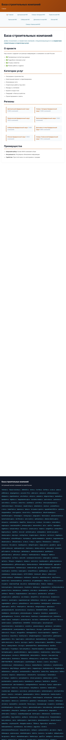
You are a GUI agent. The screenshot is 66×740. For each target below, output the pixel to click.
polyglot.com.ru (6, 597)
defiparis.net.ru (58, 733)
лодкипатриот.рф (24, 600)
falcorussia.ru (46, 515)
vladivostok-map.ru (7, 506)
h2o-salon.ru (13, 545)
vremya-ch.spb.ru (40, 642)
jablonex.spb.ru (6, 658)
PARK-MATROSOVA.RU (46, 564)
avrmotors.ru (27, 580)
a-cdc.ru (52, 490)
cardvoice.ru (57, 499)
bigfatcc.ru (13, 499)
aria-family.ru (24, 496)
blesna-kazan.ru (18, 587)
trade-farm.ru (12, 509)
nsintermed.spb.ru (47, 691)
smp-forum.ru (56, 577)
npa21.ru (31, 642)
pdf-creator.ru (6, 551)
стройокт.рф (6, 691)
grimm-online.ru (32, 710)
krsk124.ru (14, 571)
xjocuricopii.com (48, 623)
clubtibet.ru (25, 590)
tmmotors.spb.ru (36, 623)
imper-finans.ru (30, 629)
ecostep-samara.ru (57, 580)
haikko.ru (52, 554)
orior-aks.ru (33, 590)
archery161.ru (58, 528)
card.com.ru (34, 561)
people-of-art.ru (7, 590)
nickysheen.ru (35, 688)
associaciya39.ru (15, 525)
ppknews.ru (48, 626)
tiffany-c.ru (47, 580)
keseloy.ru (14, 713)
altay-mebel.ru (54, 658)
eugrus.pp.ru (5, 525)
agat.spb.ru (57, 564)
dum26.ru (53, 645)
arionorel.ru (5, 697)
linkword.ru (24, 658)
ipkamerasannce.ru (43, 720)
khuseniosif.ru (14, 697)
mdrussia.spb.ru (42, 701)
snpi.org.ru (15, 535)
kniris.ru (37, 694)
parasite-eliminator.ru (20, 652)
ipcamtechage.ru (31, 662)
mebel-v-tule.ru (6, 619)
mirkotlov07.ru (31, 675)
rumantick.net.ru (58, 665)
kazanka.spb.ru (44, 561)
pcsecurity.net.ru (26, 619)
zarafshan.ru (30, 502)
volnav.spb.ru (47, 558)
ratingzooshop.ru (40, 606)
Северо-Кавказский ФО (33, 24)
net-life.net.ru (20, 519)
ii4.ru (13, 639)
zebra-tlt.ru (22, 502)
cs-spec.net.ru (44, 658)
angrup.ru (47, 567)
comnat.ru (55, 558)
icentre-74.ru (45, 671)
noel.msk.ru (42, 684)
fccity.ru (25, 707)
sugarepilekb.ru (6, 603)
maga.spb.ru (53, 710)
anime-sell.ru (5, 713)
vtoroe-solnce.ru (24, 688)
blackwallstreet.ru (41, 639)
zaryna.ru (46, 506)
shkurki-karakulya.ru (49, 512)
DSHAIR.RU (26, 623)
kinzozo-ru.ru (31, 522)
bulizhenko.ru (47, 665)
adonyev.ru (42, 493)
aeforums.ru (16, 554)
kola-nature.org (47, 707)
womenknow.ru (18, 726)
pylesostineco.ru (24, 603)
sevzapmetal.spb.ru (51, 649)
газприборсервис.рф (24, 713)
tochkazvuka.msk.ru (58, 587)
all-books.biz (48, 697)
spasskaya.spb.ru (28, 694)
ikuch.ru (17, 642)
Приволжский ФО (54, 14)
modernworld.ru (45, 652)
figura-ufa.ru (44, 723)
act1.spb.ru (51, 593)
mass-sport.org (53, 655)
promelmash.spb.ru (7, 707)
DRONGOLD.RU (24, 655)
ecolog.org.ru (28, 515)
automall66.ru (6, 717)
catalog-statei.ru (12, 645)
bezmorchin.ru (37, 525)
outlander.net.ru (43, 710)
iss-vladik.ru (49, 733)
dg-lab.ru (40, 567)
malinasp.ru (56, 541)
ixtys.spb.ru (17, 707)
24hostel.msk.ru (17, 541)
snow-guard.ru (16, 512)
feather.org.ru (34, 736)
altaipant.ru (5, 496)
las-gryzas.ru (5, 736)
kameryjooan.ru (46, 603)
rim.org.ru (39, 629)
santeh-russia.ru (6, 623)
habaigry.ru (44, 554)
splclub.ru (61, 509)
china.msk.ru (15, 710)
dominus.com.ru (58, 736)
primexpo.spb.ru (27, 525)
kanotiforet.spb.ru (7, 515)
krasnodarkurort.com (46, 616)
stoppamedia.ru (6, 512)
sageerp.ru (55, 632)
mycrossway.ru (41, 675)
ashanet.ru (39, 496)
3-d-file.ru (39, 490)
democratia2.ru (35, 655)
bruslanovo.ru (55, 597)
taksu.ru (27, 509)
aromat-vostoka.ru (7, 577)
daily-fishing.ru (14, 668)
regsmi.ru (38, 541)
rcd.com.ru (5, 675)
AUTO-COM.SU (28, 574)
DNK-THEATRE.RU (7, 662)
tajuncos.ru (20, 509)
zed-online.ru (6, 502)
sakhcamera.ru (39, 519)
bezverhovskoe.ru (20, 610)
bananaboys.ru (29, 681)
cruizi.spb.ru (18, 694)
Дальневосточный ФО (40, 19)
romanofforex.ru (33, 571)
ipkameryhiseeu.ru (43, 645)
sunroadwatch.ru (24, 678)
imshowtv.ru (57, 616)
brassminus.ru (56, 629)
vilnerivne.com (6, 688)
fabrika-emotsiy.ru (32, 564)
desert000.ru (51, 642)
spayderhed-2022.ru (51, 509)
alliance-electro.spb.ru (51, 519)
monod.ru (51, 701)
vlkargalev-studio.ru (26, 723)
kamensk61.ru (13, 704)
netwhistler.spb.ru (25, 733)
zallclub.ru (24, 554)
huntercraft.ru (52, 688)
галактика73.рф (14, 584)
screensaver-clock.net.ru (34, 558)
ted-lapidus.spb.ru (7, 652)
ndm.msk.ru (30, 606)
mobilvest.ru (27, 577)
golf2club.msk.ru (7, 554)
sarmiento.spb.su (31, 532)
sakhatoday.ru (25, 551)
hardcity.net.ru (23, 636)
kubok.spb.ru (23, 571)
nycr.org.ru (24, 642)
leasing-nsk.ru (54, 671)
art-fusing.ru (5, 678)
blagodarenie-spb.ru (24, 499)
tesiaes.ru (27, 561)
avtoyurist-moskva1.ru (8, 567)
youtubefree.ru (54, 506)
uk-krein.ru (5, 704)
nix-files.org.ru (15, 551)
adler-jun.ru (34, 493)
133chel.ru (5, 490)
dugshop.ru (58, 535)
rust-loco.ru (50, 535)
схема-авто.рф (31, 567)
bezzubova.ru (17, 590)
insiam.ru (42, 528)
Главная (4, 8)
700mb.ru (36, 723)
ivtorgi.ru (58, 642)
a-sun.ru (46, 662)
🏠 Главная (9, 14)
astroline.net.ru (42, 593)
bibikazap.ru (5, 733)
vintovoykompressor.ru (50, 502)
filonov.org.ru (31, 704)
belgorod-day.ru (49, 496)
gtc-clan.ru (53, 730)
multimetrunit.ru (44, 619)
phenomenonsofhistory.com (10, 730)
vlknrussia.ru (18, 506)
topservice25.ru (47, 636)
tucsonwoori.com (7, 684)
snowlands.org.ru (7, 665)
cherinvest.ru (29, 548)
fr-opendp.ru (14, 649)
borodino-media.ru (37, 499)
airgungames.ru (14, 493)
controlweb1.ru (13, 522)
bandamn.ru (5, 499)
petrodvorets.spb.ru (34, 691)
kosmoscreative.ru (16, 580)
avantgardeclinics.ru (32, 684)
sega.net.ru (37, 726)
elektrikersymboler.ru (37, 551)
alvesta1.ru (58, 548)
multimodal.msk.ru (34, 554)
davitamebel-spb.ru (34, 584)
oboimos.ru (51, 639)
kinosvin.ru (5, 545)
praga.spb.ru (36, 515)
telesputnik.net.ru (25, 730)
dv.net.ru (44, 726)
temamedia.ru (52, 675)
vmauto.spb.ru (57, 697)
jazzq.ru (4, 694)
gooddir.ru (53, 545)
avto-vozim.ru (29, 519)
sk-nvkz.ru (15, 655)
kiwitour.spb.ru (33, 717)
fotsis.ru (43, 584)
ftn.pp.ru (13, 632)
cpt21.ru (49, 525)
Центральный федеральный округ (18, 109)
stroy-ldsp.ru (54, 662)
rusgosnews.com (58, 538)
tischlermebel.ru (56, 713)
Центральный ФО (22, 14)
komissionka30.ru (25, 671)
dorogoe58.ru (21, 632)
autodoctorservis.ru (57, 515)
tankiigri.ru (49, 736)
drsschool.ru (31, 610)
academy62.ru (53, 613)
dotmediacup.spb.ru (25, 697)
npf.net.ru (4, 561)
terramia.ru (44, 613)
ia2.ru (44, 525)
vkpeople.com (45, 694)
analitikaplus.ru (43, 571)
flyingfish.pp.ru (59, 668)
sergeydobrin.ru (46, 587)
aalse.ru (58, 490)
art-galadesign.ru (37, 580)
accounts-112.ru (25, 493)
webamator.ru (38, 506)
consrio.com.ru (33, 528)
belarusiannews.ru (7, 726)
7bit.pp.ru (11, 561)
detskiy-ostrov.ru (40, 548)
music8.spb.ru (6, 571)
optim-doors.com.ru (8, 642)
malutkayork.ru (22, 545)
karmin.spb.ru (36, 713)
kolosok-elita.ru (14, 528)
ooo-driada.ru (25, 597)
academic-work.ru (18, 681)
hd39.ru (62, 671)
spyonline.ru (53, 571)
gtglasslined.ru (6, 639)
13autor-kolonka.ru (14, 490)
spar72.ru (42, 736)
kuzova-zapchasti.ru (44, 632)
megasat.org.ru (37, 668)
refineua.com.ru (33, 658)
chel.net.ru (43, 535)
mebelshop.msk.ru (45, 577)
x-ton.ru (4, 509)
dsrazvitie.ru (14, 636)
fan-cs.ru (60, 619)
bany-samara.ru (6, 720)
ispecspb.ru (56, 525)
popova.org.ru (14, 733)
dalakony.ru (52, 610)
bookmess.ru (16, 658)
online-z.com (52, 574)
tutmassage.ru (18, 515)
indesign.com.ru (44, 717)
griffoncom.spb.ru (20, 564)
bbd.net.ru (35, 577)
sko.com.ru (23, 584)
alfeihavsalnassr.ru (52, 493)
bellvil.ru (34, 733)
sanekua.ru (38, 681)
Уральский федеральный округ (46, 118)
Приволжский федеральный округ (18, 118)
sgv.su (59, 545)
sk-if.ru (55, 678)
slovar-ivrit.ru (26, 512)
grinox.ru (15, 603)
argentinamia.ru (14, 496)
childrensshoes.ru (18, 665)
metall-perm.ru (21, 606)
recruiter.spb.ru (56, 567)
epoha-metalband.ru (38, 538)
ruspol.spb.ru (5, 649)
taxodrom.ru (5, 636)
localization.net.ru (48, 668)
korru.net (21, 532)
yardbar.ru (25, 717)
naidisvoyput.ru (22, 720)
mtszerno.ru (5, 668)
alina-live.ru (52, 723)
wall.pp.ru (34, 730)
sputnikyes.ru (49, 551)
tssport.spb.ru (20, 639)
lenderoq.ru (36, 587)
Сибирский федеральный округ (17, 127)
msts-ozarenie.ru (35, 603)
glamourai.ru (47, 629)
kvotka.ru (39, 522)
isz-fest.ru (15, 558)
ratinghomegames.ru (35, 636)
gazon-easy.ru (52, 600)
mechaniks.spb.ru (19, 662)
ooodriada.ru (60, 704)
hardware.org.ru (21, 567)
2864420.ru (25, 490)
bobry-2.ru (15, 688)
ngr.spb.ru (49, 538)
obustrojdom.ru (19, 626)
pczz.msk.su (23, 691)
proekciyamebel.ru (19, 629)
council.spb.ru (13, 600)
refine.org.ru (59, 701)
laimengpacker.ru (31, 632)
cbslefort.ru (13, 678)
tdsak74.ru (23, 522)
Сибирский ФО (25, 19)
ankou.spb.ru (50, 548)
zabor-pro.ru (5, 632)
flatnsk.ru (12, 593)
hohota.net (37, 574)
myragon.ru (36, 613)
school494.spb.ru (16, 538)
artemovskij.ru (56, 603)
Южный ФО (54, 19)
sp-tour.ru (53, 619)
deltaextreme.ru (21, 675)
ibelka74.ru (5, 723)
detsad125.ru (35, 597)
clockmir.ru (43, 688)
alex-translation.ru (18, 684)
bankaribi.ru (58, 496)
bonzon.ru (41, 733)
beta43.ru (54, 681)
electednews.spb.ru (22, 736)
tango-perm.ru (44, 545)
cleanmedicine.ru (37, 512)
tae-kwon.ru (24, 528)
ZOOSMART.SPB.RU (42, 610)
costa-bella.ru (56, 522)
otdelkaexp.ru (18, 577)
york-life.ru (38, 502)
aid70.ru (13, 606)
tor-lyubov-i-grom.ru (37, 509)
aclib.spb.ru (15, 671)
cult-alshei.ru (57, 626)
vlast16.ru (15, 532)
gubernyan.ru (57, 636)
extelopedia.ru (41, 532)
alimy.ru (44, 574)
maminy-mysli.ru (56, 694)
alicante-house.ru (56, 720)
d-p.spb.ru (5, 584)
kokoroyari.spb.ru (7, 587)
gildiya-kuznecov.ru (56, 561)
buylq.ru (49, 684)
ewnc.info (22, 558)
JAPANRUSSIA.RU (7, 629)
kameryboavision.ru (8, 564)
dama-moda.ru (56, 652)
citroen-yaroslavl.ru (36, 678)
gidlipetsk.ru (16, 597)
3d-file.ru (46, 490)
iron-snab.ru (47, 522)
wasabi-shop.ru (28, 506)
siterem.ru (5, 600)
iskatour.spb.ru (6, 535)
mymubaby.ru (27, 538)
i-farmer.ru (44, 655)
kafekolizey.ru (35, 600)
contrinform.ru (24, 701)
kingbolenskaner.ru (21, 593)
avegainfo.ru (49, 528)
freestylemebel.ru (55, 717)
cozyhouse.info (14, 723)
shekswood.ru (46, 713)
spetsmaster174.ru (31, 645)
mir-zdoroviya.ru (45, 597)
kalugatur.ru (19, 561)
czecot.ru (10, 694)
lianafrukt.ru (46, 681)
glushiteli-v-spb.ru (25, 668)
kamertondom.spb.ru (8, 519)
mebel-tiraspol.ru (38, 697)
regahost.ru (5, 528)
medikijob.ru (5, 613)
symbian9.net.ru (17, 623)
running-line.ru (23, 535)
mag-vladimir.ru (16, 717)
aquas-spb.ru (57, 684)
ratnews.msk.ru (47, 678)
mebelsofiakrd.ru (37, 665)
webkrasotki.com (19, 548)
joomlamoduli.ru (6, 681)
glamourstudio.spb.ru (35, 707)
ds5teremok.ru (6, 671)
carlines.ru (5, 593)
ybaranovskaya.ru (38, 626)
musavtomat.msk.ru (8, 626)
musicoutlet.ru (6, 710)
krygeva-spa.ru (33, 535)
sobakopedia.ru (6, 558)
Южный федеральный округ (16, 137)
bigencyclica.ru (6, 532)
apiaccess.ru (50, 606)
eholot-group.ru (6, 655)
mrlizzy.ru (28, 665)
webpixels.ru (15, 691)
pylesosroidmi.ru (43, 730)
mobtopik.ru (16, 619)
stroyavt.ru (5, 522)
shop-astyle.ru (6, 701)
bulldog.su (23, 710)
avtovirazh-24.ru (59, 691)
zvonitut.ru (14, 502)
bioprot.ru (12, 675)
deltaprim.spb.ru (33, 545)
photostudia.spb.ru (26, 613)
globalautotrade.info (8, 610)
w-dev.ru (25, 541)
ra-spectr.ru (51, 704)
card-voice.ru (48, 499)
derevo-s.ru (15, 701)
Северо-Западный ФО (38, 14)
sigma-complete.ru (33, 652)
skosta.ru (39, 662)
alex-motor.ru (32, 593)
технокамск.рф (41, 704)
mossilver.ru (28, 587)
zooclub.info (22, 704)
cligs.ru (60, 730)
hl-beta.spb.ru (6, 538)
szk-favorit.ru (53, 590)
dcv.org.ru (21, 645)
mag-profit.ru (36, 671)
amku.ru (13, 736)
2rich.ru (32, 490)
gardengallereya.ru (7, 616)
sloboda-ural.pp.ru (16, 574)
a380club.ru (5, 493)
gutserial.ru (33, 701)
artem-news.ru (25, 616)
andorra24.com (30, 639)
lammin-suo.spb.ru (52, 532)
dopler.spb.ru (6, 606)
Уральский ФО (12, 19)
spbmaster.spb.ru (58, 707)
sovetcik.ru (28, 626)
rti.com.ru (17, 616)
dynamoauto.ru (43, 590)
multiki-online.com (7, 548)
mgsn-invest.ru (32, 720)
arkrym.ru (32, 496)
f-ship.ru (32, 541)
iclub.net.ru (43, 600)
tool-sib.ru (35, 619)
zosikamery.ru (6, 574)
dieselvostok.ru (6, 541)
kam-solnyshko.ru (25, 649)
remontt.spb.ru (14, 613)
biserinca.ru (34, 616)
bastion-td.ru (5, 580)
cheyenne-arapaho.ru (38, 649)
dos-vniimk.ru (28, 726)
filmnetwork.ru (47, 541)
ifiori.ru (4, 645)
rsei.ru (14, 720)
